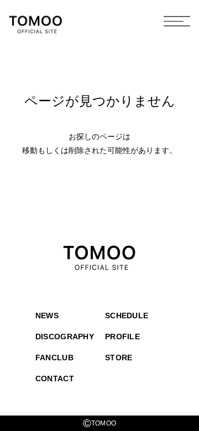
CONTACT (54, 378)
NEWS (47, 315)
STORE (118, 357)
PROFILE (122, 336)
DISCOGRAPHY (64, 336)
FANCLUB (54, 357)
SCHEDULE (126, 315)
